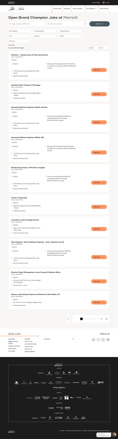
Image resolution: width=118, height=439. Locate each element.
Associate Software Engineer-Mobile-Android (29, 107)
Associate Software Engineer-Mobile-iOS (27, 137)
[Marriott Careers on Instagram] (103, 339)
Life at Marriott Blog (30, 344)
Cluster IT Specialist (19, 198)
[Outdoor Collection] (59, 388)
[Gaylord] (92, 383)
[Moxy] (78, 398)
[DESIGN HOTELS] (76, 382)
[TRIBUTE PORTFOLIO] (67, 382)
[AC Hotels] (61, 398)
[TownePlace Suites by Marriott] (43, 418)
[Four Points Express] (59, 409)
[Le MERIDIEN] (43, 382)
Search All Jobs (104, 8)
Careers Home (57, 8)
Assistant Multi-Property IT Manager (25, 85)
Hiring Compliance (30, 351)
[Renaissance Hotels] (50, 383)
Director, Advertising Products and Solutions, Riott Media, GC (35, 294)
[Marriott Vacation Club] (84, 383)
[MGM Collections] (100, 382)
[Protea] (87, 398)
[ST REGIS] (64, 373)
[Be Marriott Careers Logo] (17, 8)
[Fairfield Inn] (55, 398)
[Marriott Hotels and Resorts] (17, 383)
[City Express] (51, 409)
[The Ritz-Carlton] (49, 373)
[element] (50, 418)
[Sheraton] (24, 383)
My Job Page (96, 2)
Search (98, 24)
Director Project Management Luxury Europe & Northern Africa (35, 272)
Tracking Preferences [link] (14, 346)
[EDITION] (41, 373)
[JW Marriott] (76, 373)
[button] (20, 31)
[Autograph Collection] (59, 383)
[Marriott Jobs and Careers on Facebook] (98, 339)
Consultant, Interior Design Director (25, 220)
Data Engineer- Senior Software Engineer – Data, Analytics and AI (37, 242)
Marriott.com (28, 349)
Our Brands (67, 8)
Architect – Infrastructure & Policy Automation (29, 55)
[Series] (67, 409)
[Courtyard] (29, 398)
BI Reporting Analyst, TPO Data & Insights (28, 167)
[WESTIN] (36, 382)
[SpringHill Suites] (46, 398)
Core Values (11, 351)
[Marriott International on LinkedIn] (93, 339)
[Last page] (106, 318)
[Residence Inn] (35, 418)
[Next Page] (101, 318)
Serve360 (27, 339)
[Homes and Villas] (76, 418)
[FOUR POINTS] (37, 398)
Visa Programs (12, 348)
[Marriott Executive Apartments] (83, 418)
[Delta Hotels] (30, 383)
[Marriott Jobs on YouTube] (108, 339)
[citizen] (66, 399)
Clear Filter (11, 45)
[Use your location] (85, 24)
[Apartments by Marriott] (68, 418)
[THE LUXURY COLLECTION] (57, 373)
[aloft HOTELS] (72, 398)
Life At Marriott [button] (90, 8)
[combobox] (27, 23)
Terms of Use (28, 341)
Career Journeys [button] (77, 8)
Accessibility (11, 339)
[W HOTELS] (69, 373)
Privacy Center (29, 346)
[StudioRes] (58, 418)
